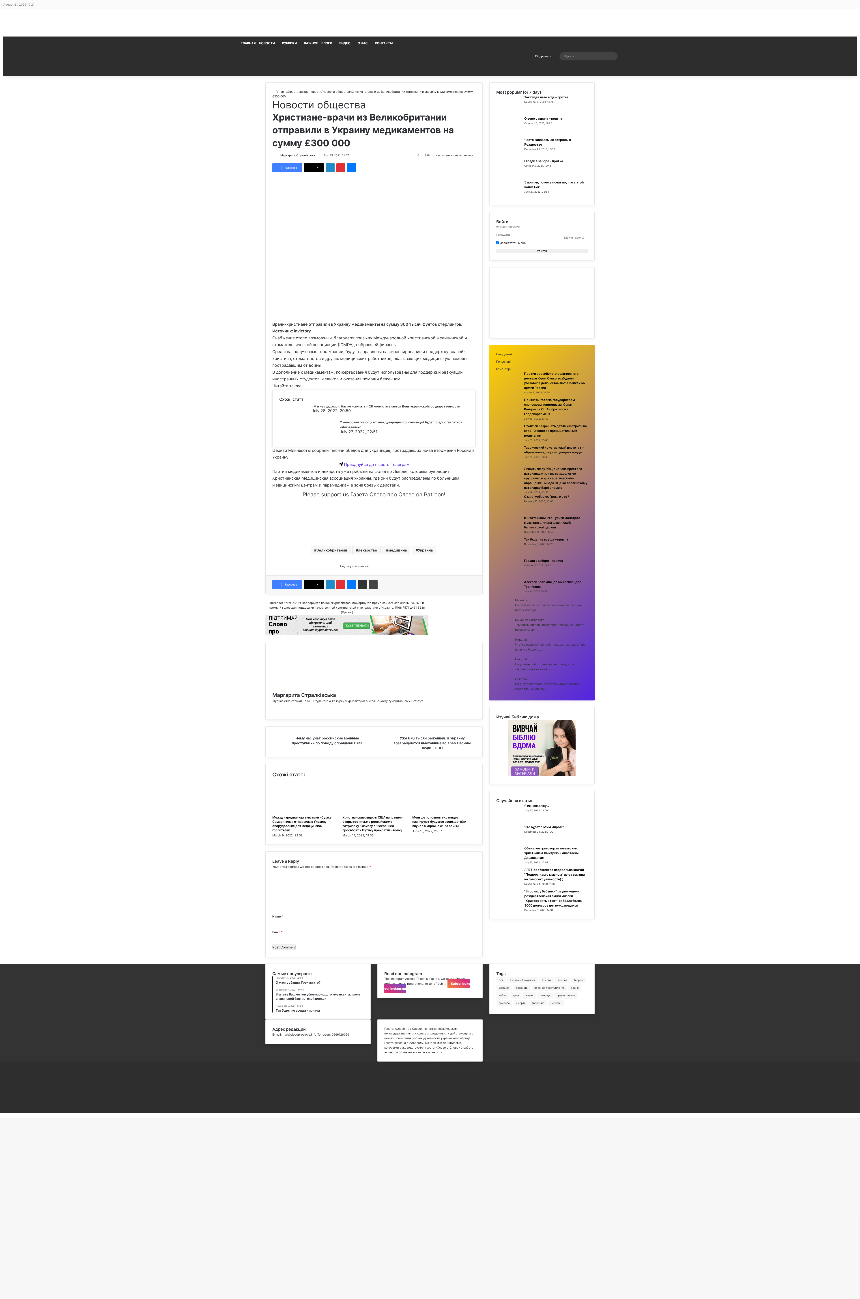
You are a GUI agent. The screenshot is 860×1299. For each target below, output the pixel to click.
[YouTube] (266, 1087)
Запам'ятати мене (512, 243)
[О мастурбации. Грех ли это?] (508, 510)
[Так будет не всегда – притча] (508, 110)
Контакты (384, 43)
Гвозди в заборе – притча (543, 161)
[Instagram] (273, 710)
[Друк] (373, 584)
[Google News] (392, 566)
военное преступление (549, 987)
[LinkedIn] (330, 167)
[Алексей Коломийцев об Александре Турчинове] (508, 595)
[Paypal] (266, 1097)
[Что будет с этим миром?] (508, 840)
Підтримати (543, 56)
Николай (521, 639)
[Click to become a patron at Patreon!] (374, 535)
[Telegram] (266, 1101)
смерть (521, 1003)
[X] (266, 1078)
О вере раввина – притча (543, 118)
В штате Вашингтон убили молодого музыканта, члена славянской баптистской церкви (552, 522)
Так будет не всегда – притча (546, 97)
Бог (501, 980)
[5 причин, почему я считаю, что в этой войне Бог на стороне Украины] (508, 196)
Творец (578, 980)
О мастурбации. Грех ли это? (546, 496)
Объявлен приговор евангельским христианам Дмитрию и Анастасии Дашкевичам (551, 853)
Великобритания (331, 550)
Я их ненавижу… (536, 806)
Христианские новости (304, 91)
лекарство (367, 550)
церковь (555, 1003)
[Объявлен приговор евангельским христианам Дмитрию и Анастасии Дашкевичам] (508, 862)
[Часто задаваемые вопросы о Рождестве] (508, 153)
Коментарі (503, 369)
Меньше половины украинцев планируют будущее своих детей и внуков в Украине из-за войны (439, 821)
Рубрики (289, 43)
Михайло (521, 600)
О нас (363, 43)
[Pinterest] (340, 167)
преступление (566, 995)
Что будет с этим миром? (544, 827)
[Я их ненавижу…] (508, 819)
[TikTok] (266, 1106)
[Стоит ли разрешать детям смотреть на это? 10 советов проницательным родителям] (508, 439)
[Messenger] (351, 167)
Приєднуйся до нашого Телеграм (376, 464)
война (575, 987)
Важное (311, 43)
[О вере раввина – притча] (508, 132)
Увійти (542, 251)
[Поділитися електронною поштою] (362, 584)
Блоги (326, 43)
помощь (545, 995)
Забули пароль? (573, 237)
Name (277, 916)
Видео (344, 43)
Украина (425, 550)
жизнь (529, 995)
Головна (281, 91)
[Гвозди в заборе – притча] (508, 174)
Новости (267, 43)
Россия (546, 980)
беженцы (522, 987)
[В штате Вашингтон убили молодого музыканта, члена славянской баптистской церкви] (508, 531)
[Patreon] (266, 1111)
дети (516, 995)
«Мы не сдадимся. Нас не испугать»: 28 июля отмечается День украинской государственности (386, 406)
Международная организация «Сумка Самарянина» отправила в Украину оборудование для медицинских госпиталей (301, 823)
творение (538, 1003)
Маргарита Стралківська (297, 155)
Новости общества (336, 91)
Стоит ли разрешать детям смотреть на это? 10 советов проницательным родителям (555, 430)
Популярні (503, 361)
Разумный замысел (522, 980)
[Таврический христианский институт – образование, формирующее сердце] (508, 461)
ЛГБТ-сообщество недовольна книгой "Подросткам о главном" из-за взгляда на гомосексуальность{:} (554, 874)
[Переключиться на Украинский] (429, 56)
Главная (248, 43)
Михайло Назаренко (529, 620)
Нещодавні (504, 354)
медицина (397, 550)
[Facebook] (273, 705)
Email (277, 932)
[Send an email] (317, 155)
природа (504, 1003)
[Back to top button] (1, 1115)
